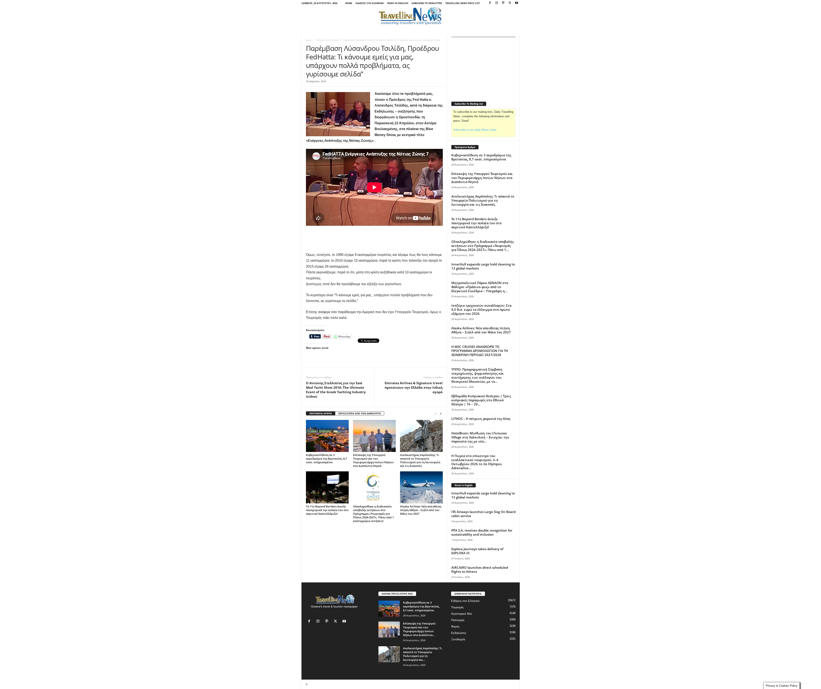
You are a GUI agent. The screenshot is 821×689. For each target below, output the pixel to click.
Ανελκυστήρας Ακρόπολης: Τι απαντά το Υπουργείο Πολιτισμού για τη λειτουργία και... (422, 654)
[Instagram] (496, 3)
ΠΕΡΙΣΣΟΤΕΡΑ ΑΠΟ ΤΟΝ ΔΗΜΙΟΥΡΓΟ (359, 413)
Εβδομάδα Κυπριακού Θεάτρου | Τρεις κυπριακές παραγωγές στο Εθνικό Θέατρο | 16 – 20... (481, 400)
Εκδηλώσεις (458, 633)
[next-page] (441, 413)
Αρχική (309, 39)
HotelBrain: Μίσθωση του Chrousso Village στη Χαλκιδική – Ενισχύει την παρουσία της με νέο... (480, 437)
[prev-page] (435, 413)
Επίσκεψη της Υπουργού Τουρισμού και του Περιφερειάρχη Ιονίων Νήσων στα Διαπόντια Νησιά (373, 460)
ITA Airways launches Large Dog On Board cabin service (483, 514)
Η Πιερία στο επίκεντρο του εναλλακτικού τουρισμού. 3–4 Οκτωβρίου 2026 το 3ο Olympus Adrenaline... (476, 462)
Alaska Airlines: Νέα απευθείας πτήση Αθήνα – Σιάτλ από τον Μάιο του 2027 (421, 510)
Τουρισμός (457, 607)
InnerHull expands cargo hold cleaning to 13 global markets (483, 266)
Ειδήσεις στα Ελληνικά (370, 3)
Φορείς (455, 626)
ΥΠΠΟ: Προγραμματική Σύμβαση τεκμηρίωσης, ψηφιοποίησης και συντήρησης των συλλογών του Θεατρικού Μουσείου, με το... (477, 375)
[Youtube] (516, 3)
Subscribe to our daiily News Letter (474, 129)
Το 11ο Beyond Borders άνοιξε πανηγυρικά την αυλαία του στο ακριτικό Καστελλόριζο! (327, 510)
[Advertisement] (374, 238)
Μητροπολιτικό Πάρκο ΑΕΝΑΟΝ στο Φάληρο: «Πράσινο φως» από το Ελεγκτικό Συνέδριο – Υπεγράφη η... (479, 287)
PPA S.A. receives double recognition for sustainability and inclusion (481, 532)
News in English (397, 3)
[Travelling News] (410, 15)
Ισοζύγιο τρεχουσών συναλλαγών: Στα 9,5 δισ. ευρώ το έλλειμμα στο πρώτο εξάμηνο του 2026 (481, 309)
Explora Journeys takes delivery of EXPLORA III (477, 551)
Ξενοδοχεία (458, 639)
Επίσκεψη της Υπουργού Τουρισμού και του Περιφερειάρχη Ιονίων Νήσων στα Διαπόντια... (419, 629)
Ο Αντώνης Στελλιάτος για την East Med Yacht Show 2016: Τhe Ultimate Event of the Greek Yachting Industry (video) (336, 390)
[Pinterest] (503, 3)
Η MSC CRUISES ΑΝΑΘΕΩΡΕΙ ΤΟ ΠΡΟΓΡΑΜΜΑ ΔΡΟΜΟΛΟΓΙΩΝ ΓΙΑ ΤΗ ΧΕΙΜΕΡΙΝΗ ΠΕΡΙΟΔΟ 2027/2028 (479, 350)
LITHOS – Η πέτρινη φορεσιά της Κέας (480, 418)
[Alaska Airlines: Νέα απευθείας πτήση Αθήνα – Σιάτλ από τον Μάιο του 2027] (421, 487)
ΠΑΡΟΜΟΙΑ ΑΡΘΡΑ (320, 413)
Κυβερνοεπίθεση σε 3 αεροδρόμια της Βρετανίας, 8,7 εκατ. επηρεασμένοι (326, 458)
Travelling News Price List (462, 3)
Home (348, 3)
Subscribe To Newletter (427, 3)
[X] (509, 3)
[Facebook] (490, 3)
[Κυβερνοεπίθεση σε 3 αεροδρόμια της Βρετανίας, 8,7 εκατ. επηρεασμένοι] (327, 436)
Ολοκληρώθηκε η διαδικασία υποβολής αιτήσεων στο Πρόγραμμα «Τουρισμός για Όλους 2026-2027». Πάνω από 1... (482, 245)
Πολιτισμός (457, 620)
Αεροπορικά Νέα (461, 613)
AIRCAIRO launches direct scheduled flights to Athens (479, 569)
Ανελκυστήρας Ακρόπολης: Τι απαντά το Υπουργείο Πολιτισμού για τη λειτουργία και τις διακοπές (420, 460)
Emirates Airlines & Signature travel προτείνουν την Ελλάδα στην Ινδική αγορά (414, 387)
